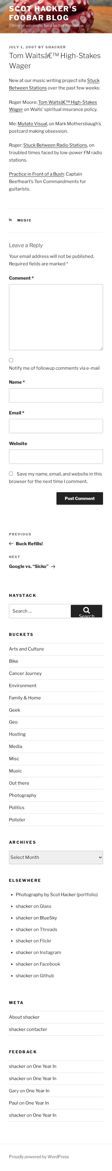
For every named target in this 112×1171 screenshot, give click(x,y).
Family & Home (25, 698)
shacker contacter (28, 1029)
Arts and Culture (26, 649)
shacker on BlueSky (36, 918)
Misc (14, 758)
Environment (22, 685)
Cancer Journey (25, 673)
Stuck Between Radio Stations (55, 145)
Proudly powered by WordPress (39, 1156)
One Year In (44, 1066)
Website (18, 443)
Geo (13, 722)
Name (17, 382)
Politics (16, 807)
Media (15, 746)
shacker (55, 47)
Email (16, 413)
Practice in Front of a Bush (36, 174)
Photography (22, 795)
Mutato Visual (32, 123)
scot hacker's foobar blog (43, 13)
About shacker (24, 1017)
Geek (14, 710)
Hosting (17, 734)
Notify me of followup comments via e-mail (54, 368)
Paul (13, 1103)
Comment (21, 278)
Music (24, 220)
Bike (13, 661)
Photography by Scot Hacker (46, 894)
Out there (19, 783)
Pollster (17, 820)
